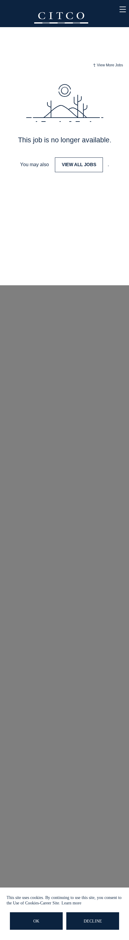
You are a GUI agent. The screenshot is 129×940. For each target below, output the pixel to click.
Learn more (71, 903)
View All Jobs (79, 164)
